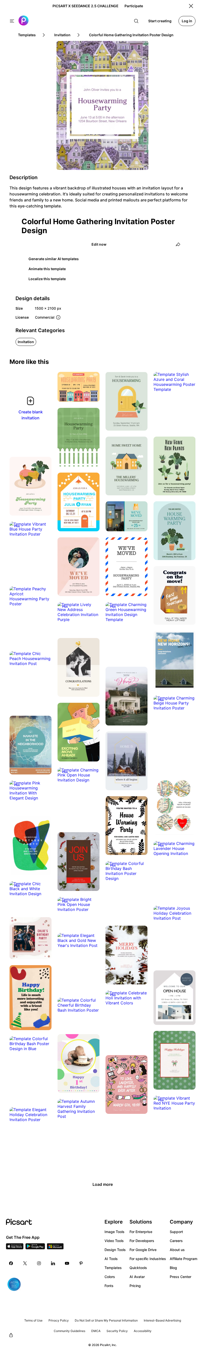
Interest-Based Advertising (162, 1320)
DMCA (95, 1331)
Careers (176, 1241)
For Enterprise (141, 1232)
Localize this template (47, 279)
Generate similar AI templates (53, 259)
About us (177, 1250)
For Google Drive (143, 1250)
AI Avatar (137, 1277)
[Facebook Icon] (11, 1263)
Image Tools (114, 1232)
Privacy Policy (58, 1320)
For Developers (142, 1241)
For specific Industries (148, 1259)
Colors (109, 1277)
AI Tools (111, 1259)
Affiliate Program (183, 1259)
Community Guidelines (69, 1331)
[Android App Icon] (35, 1247)
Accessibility (143, 1331)
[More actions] (92, 394)
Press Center (180, 1277)
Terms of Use (33, 1320)
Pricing (135, 1286)
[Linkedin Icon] (53, 1263)
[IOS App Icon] (15, 1247)
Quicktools (138, 1268)
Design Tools (115, 1250)
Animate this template (47, 269)
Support (176, 1232)
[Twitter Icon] (25, 1263)
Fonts (109, 1286)
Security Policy (117, 1331)
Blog (173, 1268)
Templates (113, 1268)
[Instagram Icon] (39, 1263)
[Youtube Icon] (67, 1263)
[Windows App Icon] (55, 1247)
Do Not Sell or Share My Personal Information (106, 1320)
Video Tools (114, 1241)
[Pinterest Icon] (81, 1263)
